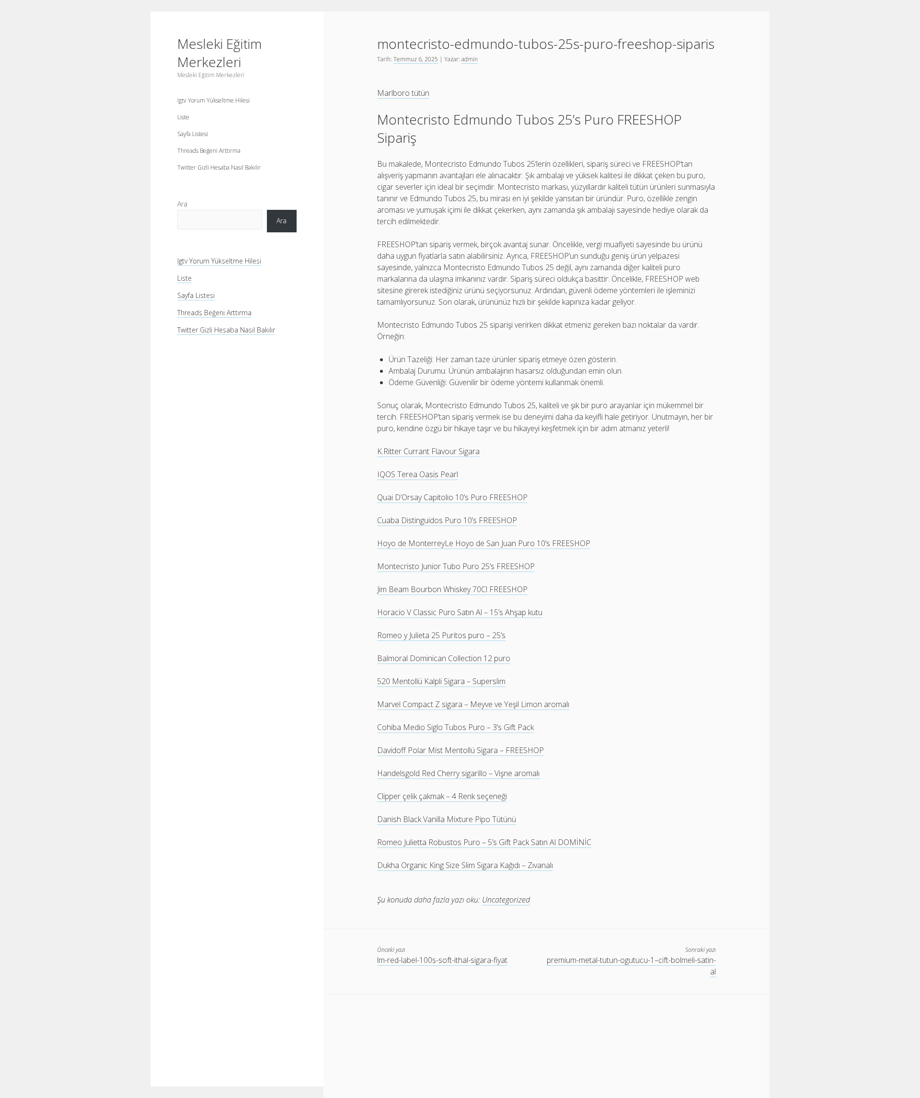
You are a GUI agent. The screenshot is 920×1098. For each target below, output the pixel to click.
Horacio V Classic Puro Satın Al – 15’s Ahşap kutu (459, 612)
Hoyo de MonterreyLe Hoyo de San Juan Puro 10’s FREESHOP (483, 543)
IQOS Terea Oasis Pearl (417, 474)
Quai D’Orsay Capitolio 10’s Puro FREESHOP (452, 497)
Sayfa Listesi (192, 134)
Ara (182, 203)
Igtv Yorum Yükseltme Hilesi (213, 100)
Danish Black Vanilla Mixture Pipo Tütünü (446, 819)
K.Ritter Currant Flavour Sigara (428, 451)
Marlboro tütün (403, 93)
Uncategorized (506, 899)
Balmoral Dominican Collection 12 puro (443, 658)
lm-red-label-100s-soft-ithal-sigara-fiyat (442, 960)
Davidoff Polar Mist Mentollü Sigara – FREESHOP (460, 750)
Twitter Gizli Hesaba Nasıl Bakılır (219, 167)
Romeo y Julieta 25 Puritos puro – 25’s (441, 635)
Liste (183, 117)
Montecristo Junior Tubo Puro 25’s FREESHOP (456, 566)
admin (469, 59)
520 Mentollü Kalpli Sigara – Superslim (441, 681)
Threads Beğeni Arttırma (209, 151)
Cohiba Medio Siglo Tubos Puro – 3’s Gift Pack (455, 727)
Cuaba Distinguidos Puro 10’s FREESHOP (447, 520)
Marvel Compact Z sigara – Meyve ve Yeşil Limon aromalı (473, 704)
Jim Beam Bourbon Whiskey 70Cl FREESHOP (452, 589)
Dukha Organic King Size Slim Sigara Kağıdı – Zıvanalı (465, 865)
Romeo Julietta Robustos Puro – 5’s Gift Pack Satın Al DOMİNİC (484, 842)
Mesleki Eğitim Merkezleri (219, 52)
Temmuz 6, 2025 (415, 59)
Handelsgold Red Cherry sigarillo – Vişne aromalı (458, 773)
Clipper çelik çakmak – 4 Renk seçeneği (442, 796)
